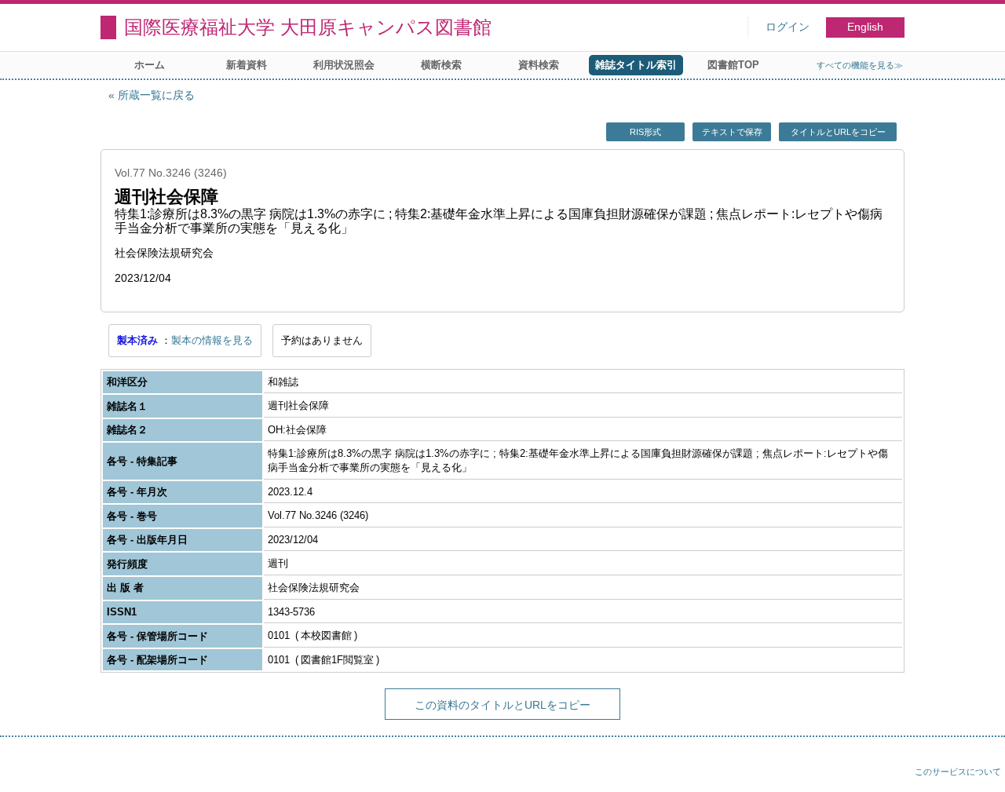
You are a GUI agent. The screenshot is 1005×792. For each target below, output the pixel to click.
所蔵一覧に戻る (156, 95)
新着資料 (246, 65)
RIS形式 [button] (645, 132)
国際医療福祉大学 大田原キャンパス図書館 (308, 27)
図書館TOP (733, 65)
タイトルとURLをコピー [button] (838, 132)
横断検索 (441, 65)
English (865, 27)
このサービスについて (958, 771)
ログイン (787, 27)
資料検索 (538, 65)
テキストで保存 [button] (732, 132)
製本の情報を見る (212, 340)
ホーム (149, 65)
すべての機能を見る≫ (860, 65)
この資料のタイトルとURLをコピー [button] (502, 705)
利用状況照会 (344, 65)
